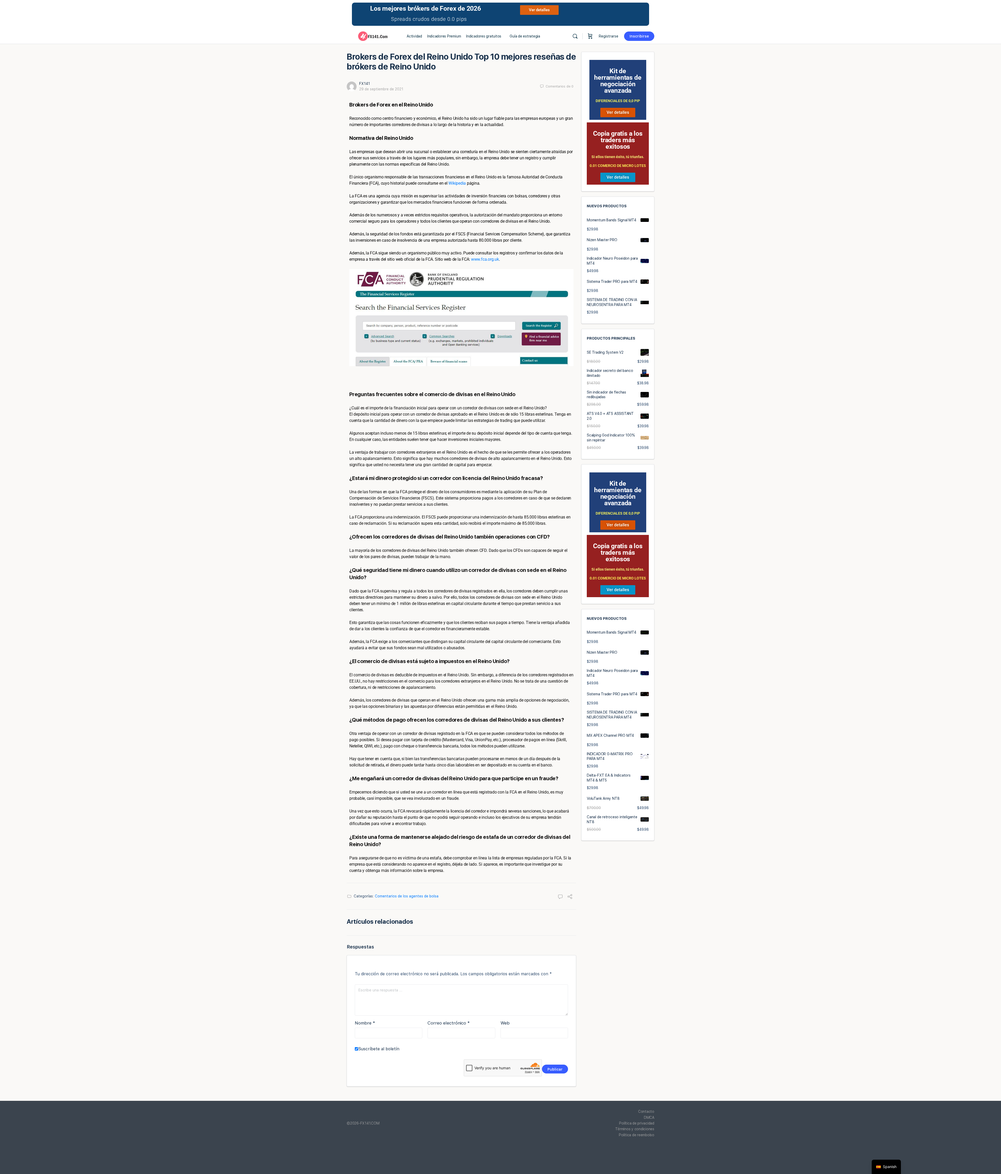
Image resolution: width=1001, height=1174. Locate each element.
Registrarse (608, 36)
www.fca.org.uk (485, 259)
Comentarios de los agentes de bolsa (406, 896)
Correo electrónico (449, 1023)
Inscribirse (639, 36)
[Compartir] (570, 897)
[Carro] (590, 36)
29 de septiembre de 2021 (381, 89)
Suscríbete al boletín (378, 1048)
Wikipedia (457, 183)
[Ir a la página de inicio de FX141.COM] (373, 35)
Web (505, 1023)
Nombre (365, 1023)
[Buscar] (575, 36)
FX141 (364, 84)
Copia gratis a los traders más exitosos (617, 140)
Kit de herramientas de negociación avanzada (617, 80)
